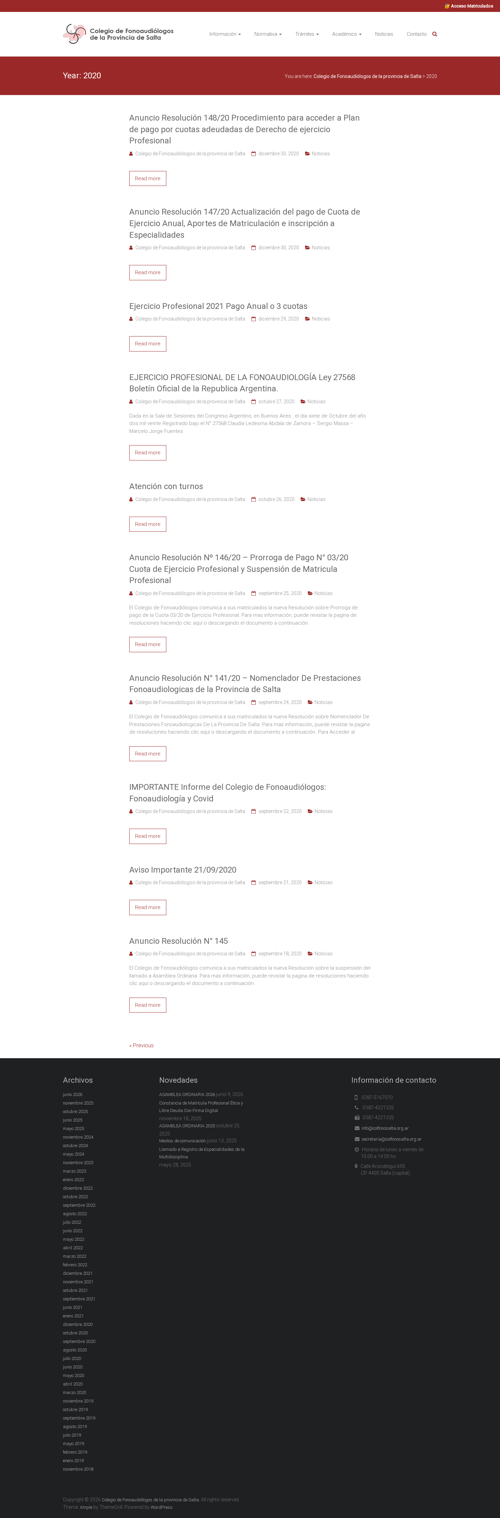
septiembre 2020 (79, 1341)
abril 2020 (73, 1384)
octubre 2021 (75, 1290)
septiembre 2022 (79, 1205)
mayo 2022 (73, 1239)
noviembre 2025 (78, 1103)
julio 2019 (72, 1435)
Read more (148, 178)
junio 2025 (72, 1120)
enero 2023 (73, 1179)
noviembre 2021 (78, 1281)
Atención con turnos (166, 486)
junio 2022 (72, 1230)
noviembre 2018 (78, 1469)
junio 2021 (72, 1307)
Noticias (384, 34)
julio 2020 (72, 1358)
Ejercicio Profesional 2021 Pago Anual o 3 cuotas (218, 306)
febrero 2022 (75, 1264)
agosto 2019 (75, 1426)
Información (223, 34)
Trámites (304, 34)
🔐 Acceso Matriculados (469, 6)
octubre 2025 (75, 1111)
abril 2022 (73, 1247)
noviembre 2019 (78, 1401)
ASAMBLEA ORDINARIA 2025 (187, 1125)
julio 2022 (72, 1222)
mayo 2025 (73, 1128)
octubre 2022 (75, 1196)
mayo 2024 (73, 1154)
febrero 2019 (75, 1452)
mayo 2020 (73, 1375)
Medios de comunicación (182, 1140)
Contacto (417, 34)
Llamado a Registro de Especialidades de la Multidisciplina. (202, 1153)
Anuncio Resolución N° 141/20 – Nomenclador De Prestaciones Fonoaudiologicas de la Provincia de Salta (245, 683)
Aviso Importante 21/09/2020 (182, 870)
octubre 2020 (75, 1332)
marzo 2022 (74, 1256)
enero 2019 (73, 1460)
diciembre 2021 (78, 1273)
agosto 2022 (75, 1213)
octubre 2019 (75, 1409)
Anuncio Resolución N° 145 (178, 941)
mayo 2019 (73, 1443)
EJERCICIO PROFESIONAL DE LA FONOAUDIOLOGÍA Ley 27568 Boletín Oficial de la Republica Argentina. (242, 383)
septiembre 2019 (79, 1418)
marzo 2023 (74, 1171)
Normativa (265, 34)
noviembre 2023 (78, 1162)
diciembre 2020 (78, 1324)
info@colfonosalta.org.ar (385, 1128)
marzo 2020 (74, 1392)
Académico (344, 34)
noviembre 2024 (78, 1137)
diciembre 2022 (78, 1188)
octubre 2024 (75, 1145)
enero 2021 (73, 1315)
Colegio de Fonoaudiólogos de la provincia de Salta (190, 153)
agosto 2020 (75, 1349)
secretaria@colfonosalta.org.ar (392, 1139)
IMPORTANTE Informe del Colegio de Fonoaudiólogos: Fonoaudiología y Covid (227, 792)
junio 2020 (72, 1367)
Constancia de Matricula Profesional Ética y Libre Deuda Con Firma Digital (201, 1106)
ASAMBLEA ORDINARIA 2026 (187, 1094)
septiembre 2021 (79, 1298)
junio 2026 (72, 1094)
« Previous (141, 1045)
